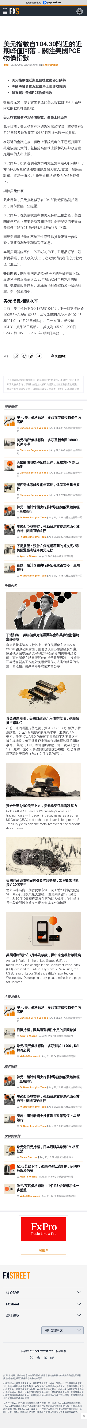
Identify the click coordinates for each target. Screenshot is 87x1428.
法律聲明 (12, 1315)
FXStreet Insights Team (33, 517)
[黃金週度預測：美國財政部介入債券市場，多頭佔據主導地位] (43, 694)
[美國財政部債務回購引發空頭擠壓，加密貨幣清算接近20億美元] (43, 856)
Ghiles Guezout (29, 1157)
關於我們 (12, 1293)
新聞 (6, 65)
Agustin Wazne (28, 556)
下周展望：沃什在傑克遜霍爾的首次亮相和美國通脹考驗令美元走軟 (48, 548)
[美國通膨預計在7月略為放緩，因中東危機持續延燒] (43, 931)
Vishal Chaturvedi (30, 1056)
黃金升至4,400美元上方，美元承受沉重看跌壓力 (41, 806)
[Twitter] (45, 1357)
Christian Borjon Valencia (34, 428)
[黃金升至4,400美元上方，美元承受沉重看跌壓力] (43, 781)
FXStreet (14, 9)
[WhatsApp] (31, 1357)
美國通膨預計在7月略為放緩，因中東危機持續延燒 (43, 955)
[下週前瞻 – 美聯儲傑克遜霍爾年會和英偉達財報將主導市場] (43, 611)
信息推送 (60, 356)
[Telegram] (38, 1357)
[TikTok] (51, 1357)
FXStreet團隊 (50, 65)
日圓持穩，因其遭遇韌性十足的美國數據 (46, 1030)
